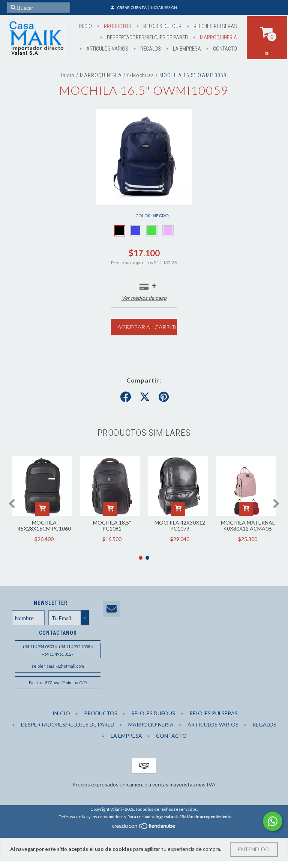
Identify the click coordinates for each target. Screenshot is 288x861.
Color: (152, 215)
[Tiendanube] (144, 828)
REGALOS (150, 49)
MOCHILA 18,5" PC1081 (112, 525)
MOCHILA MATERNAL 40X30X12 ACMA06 (248, 525)
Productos (117, 26)
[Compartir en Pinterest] (164, 397)
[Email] (111, 609)
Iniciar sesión (163, 7)
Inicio (85, 26)
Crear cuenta (132, 7)
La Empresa (186, 49)
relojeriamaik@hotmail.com (58, 666)
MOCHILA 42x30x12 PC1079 (179, 525)
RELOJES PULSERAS (214, 26)
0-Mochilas (140, 75)
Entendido (254, 849)
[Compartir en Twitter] (145, 397)
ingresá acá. (167, 816)
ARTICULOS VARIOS (106, 49)
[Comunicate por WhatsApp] (272, 821)
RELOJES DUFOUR (162, 26)
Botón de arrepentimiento (207, 816)
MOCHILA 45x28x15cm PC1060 (44, 525)
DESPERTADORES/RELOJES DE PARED (147, 37)
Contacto (224, 49)
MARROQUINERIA (218, 37)
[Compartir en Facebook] (125, 397)
